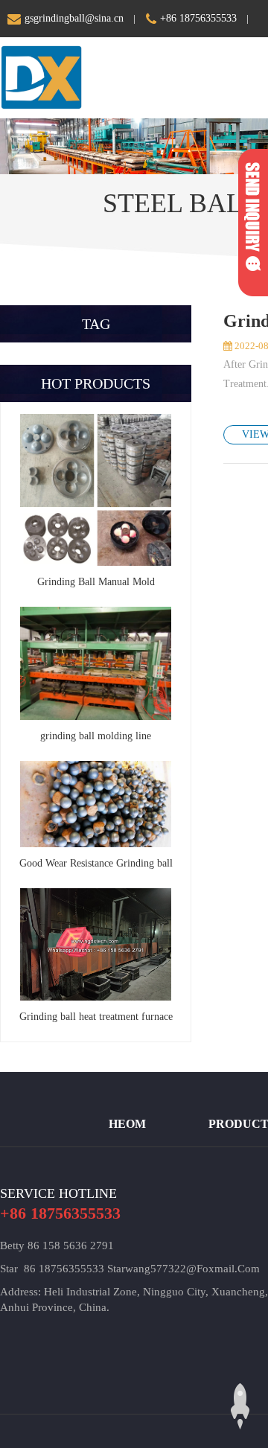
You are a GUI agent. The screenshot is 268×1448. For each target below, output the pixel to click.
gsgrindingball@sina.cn (74, 18)
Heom (127, 1123)
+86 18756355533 (198, 18)
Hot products (95, 383)
